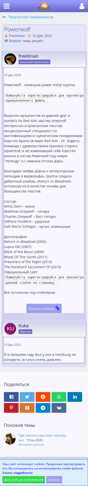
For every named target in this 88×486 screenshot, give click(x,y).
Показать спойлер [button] (41, 309)
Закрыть (54, 479)
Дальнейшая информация (23, 479)
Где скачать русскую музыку (42, 435)
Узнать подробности (17, 473)
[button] (6, 6)
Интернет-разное (31, 444)
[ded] (10, 440)
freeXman (17, 35)
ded (21, 440)
